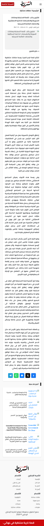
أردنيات (18, 479)
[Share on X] (27, 375)
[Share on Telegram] (10, 375)
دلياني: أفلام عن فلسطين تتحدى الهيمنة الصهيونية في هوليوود (16, 451)
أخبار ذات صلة (34, 384)
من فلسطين (16, 485)
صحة (18, 500)
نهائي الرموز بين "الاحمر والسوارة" (19, 416)
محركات (17, 503)
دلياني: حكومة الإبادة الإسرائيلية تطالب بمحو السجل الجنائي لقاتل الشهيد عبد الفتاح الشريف (16, 439)
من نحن (37, 482)
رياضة (38, 503)
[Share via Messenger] (22, 375)
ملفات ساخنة (35, 497)
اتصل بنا (37, 485)
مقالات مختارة (25, 10)
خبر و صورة (36, 500)
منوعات (37, 507)
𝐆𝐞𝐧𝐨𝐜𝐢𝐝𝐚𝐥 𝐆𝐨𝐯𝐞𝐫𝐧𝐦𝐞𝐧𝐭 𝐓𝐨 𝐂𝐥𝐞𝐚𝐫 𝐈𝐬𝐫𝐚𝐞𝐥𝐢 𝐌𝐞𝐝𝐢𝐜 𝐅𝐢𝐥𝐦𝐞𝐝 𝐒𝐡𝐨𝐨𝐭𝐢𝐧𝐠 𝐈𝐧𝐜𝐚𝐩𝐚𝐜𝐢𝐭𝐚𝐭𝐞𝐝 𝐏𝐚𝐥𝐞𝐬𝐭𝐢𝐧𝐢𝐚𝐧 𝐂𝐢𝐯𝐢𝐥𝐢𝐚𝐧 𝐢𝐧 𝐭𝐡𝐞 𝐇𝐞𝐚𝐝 (16, 428)
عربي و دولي (16, 482)
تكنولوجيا (17, 497)
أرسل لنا (37, 489)
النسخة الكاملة (8, 4)
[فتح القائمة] (40, 4)
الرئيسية (35, 10)
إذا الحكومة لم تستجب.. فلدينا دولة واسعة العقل (17, 393)
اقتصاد (18, 489)
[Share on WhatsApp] (16, 375)
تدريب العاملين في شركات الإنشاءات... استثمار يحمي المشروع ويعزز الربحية (18, 405)
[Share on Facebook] (33, 375)
